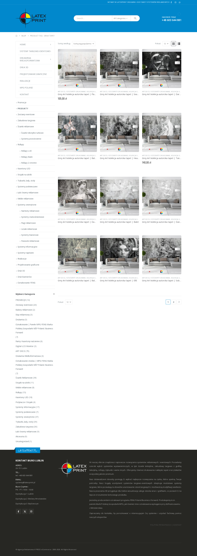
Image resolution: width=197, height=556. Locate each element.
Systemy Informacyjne (25, 407)
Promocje (22, 102)
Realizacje (25, 80)
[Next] (179, 302)
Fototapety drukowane (76, 92)
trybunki (109, 470)
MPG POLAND (26, 87)
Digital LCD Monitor (24, 346)
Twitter (25, 511)
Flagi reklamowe (28, 223)
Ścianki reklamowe (26, 126)
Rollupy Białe (27, 156)
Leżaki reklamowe (29, 229)
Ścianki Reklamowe (24, 377)
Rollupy (21, 144)
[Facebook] (171, 2)
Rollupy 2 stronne (29, 162)
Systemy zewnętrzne (27, 204)
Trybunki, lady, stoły (26, 180)
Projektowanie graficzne (33, 74)
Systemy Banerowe (30, 235)
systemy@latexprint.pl (25, 482)
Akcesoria (20, 436)
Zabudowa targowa (26, 120)
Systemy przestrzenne (31, 138)
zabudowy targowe (163, 466)
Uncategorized (22, 441)
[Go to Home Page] (16, 36)
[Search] (135, 18)
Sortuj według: (64, 43)
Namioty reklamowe (30, 210)
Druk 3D (24, 67)
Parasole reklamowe (30, 241)
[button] (173, 43)
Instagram (31, 511)
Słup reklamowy (23, 314)
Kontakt (24, 94)
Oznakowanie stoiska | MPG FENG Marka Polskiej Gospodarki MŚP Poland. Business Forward (34, 364)
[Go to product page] (77, 68)
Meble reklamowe (25, 198)
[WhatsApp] (179, 2)
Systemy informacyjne (27, 246)
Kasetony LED (24, 168)
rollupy (101, 470)
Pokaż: (158, 43)
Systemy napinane (26, 252)
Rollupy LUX (26, 150)
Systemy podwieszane (27, 186)
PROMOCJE (21, 300)
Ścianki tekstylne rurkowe (32, 132)
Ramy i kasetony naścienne (28, 341)
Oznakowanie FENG (26, 282)
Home (23, 44)
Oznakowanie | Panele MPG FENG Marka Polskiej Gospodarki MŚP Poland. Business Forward (34, 328)
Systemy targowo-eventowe (35, 51)
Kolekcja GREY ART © (95, 92)
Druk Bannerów (25, 276)
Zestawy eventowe (26, 114)
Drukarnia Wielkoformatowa (28, 356)
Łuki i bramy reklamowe (28, 192)
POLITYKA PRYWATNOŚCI (160, 525)
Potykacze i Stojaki (24, 402)
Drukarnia (20, 319)
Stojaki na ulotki (25, 174)
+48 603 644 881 (171, 20)
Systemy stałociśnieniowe (32, 217)
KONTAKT (177, 525)
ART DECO (61, 92)
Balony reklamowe (24, 309)
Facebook (18, 511)
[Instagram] (175, 2)
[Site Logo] (34, 18)
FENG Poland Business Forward (144, 500)
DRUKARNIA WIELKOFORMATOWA (30, 59)
